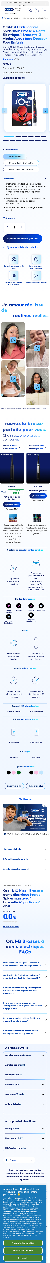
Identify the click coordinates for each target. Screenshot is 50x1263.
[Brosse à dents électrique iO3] (38, 468)
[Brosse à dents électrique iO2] (12, 468)
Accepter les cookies (23, 1243)
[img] (9, 773)
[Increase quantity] (21, 227)
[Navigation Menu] (44, 10)
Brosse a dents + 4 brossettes (21, 169)
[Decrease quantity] (7, 227)
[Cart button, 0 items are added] (37, 10)
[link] (22, 238)
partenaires (20, 1200)
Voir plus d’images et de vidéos (28, 833)
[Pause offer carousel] (46, 4)
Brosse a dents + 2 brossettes (21, 163)
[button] (4, 111)
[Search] (30, 10)
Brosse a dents (15, 156)
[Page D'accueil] (3, 18)
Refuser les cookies (23, 1250)
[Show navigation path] (8, 18)
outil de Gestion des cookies (23, 1233)
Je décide (23, 1258)
